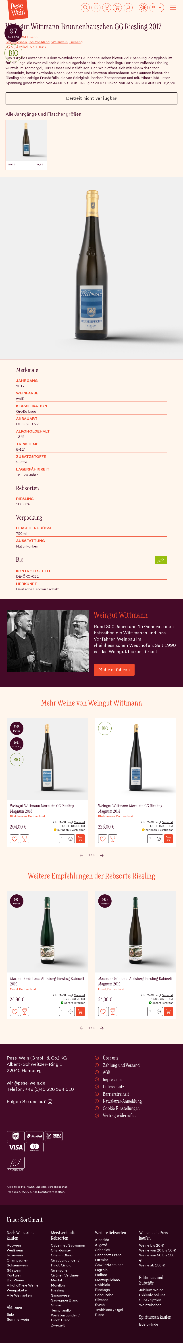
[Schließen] (170, 633)
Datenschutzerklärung (52, 709)
